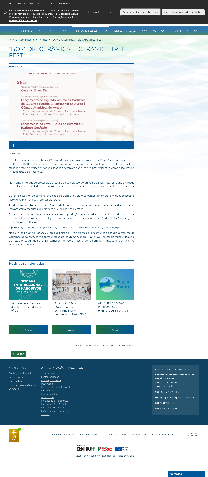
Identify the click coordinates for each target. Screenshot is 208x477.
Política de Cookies (89, 434)
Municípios (58, 31)
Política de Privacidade (63, 434)
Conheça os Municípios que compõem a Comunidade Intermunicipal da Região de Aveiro (22, 381)
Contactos (180, 31)
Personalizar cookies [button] (100, 12)
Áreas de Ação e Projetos (135, 31)
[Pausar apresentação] (12, 145)
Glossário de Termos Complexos (138, 434)
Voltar (20, 354)
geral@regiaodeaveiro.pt (179, 397)
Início (12, 39)
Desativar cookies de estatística (183, 12)
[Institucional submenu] (41, 31)
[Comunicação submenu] (105, 31)
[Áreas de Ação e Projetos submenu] (162, 31)
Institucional (23, 31)
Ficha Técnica (110, 434)
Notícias (43, 39)
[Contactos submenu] (195, 31)
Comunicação (87, 31)
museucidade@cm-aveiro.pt (102, 227)
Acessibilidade (165, 434)
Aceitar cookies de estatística (140, 12)
